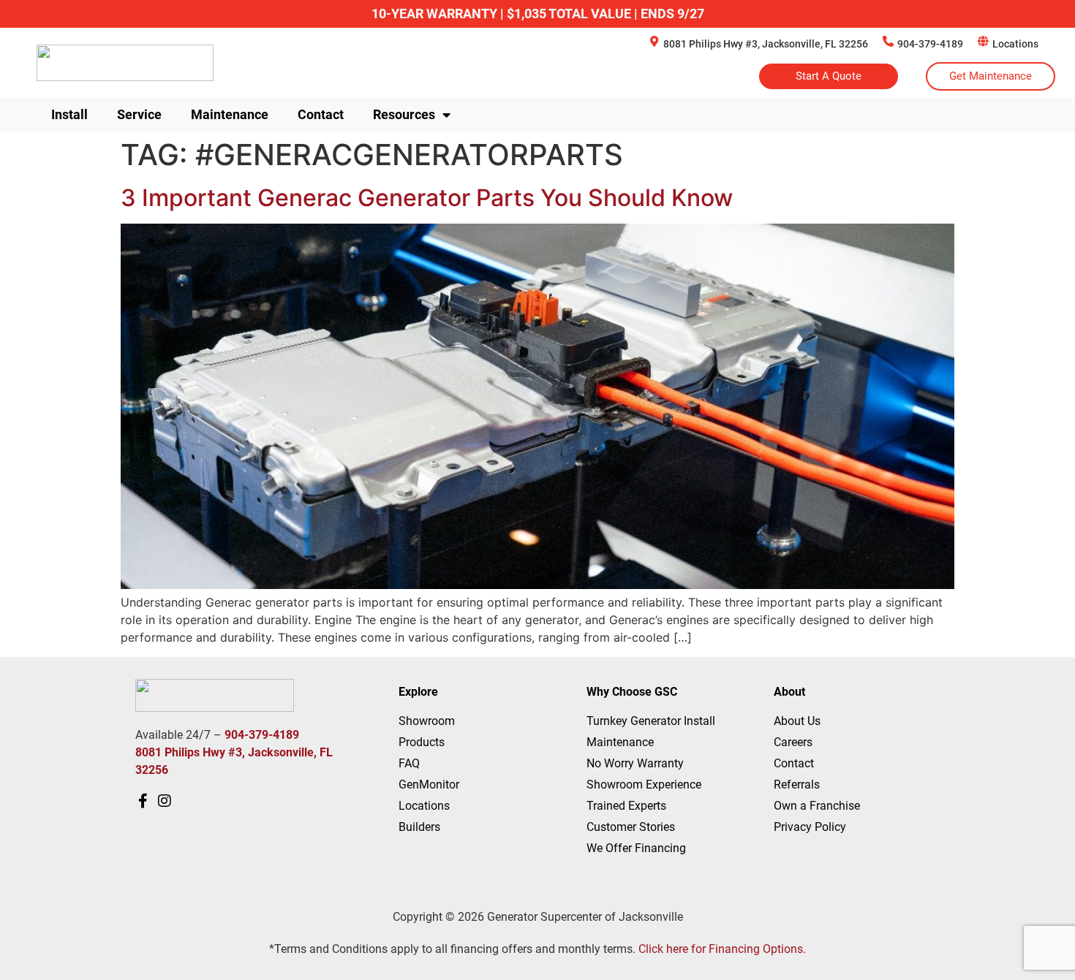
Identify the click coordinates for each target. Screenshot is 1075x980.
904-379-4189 (930, 44)
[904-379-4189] (888, 41)
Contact (321, 114)
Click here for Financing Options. (722, 949)
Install (69, 114)
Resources (404, 114)
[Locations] (983, 41)
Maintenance (229, 114)
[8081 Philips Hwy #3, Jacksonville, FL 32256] (654, 41)
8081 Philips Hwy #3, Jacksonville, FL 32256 (765, 44)
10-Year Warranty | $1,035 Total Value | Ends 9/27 (537, 13)
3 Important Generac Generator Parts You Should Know (427, 197)
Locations (1015, 44)
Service (139, 114)
